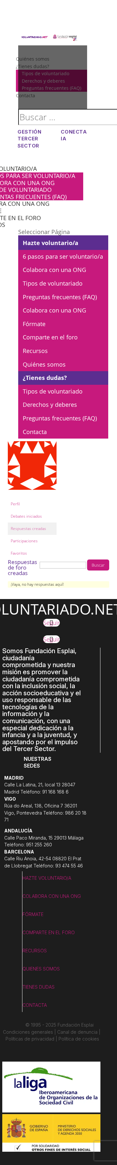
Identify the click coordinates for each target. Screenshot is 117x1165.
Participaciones (24, 541)
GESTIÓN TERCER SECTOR (29, 139)
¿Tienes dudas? (45, 378)
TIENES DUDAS (38, 987)
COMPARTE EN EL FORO (48, 932)
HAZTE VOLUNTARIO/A (46, 878)
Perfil (15, 504)
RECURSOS (34, 950)
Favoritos (19, 553)
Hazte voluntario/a (50, 243)
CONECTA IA (74, 135)
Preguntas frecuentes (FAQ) (60, 297)
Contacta (35, 432)
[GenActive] (32, 495)
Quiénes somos (44, 364)
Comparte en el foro (50, 337)
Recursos (35, 351)
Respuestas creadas (28, 528)
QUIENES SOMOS (41, 968)
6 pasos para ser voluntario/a (63, 256)
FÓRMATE (33, 914)
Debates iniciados (26, 516)
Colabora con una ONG (54, 270)
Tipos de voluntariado (53, 283)
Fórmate (34, 324)
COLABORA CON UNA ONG (51, 896)
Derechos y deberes (50, 404)
